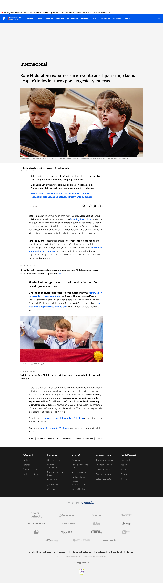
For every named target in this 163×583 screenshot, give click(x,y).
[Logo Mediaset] (81, 504)
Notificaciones (78, 477)
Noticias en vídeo (31, 474)
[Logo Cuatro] (96, 515)
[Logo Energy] (126, 524)
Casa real (100, 438)
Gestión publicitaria (114, 552)
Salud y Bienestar (104, 479)
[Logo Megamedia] (82, 562)
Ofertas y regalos (104, 464)
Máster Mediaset (79, 489)
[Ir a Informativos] (14, 19)
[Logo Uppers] (66, 532)
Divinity (124, 479)
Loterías (26, 464)
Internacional (33, 64)
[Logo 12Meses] (126, 532)
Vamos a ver (52, 479)
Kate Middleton (67, 438)
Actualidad (41, 438)
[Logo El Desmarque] (36, 523)
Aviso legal (33, 552)
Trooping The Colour (80, 219)
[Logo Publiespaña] (81, 540)
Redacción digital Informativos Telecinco (36, 168)
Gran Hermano (53, 460)
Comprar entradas (104, 460)
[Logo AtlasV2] (52, 540)
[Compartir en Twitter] (90, 206)
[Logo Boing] (96, 524)
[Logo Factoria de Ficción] (67, 524)
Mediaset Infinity (128, 460)
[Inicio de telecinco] (4, 18)
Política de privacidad (64, 552)
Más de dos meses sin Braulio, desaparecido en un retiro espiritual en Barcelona (81, 13)
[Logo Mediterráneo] (111, 540)
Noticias (26, 460)
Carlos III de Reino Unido (84, 438)
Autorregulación (79, 472)
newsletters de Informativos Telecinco (64, 418)
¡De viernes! (52, 484)
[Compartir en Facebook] (100, 206)
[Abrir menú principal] (159, 18)
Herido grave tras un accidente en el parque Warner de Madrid (26, 13)
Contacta (76, 460)
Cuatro (124, 474)
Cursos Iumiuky (103, 469)
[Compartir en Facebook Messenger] (95, 206)
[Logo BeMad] (36, 532)
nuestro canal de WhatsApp (55, 428)
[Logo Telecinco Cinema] (96, 532)
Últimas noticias (30, 469)
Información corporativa (46, 552)
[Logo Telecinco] (66, 515)
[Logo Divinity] (126, 515)
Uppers (124, 464)
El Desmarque (127, 469)
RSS (123, 552)
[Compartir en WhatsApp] (84, 206)
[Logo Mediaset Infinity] (36, 515)
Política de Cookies (99, 552)
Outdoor (51, 489)
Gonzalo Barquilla (62, 168)
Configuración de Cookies (82, 552)
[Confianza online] (81, 574)
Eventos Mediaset (104, 474)
